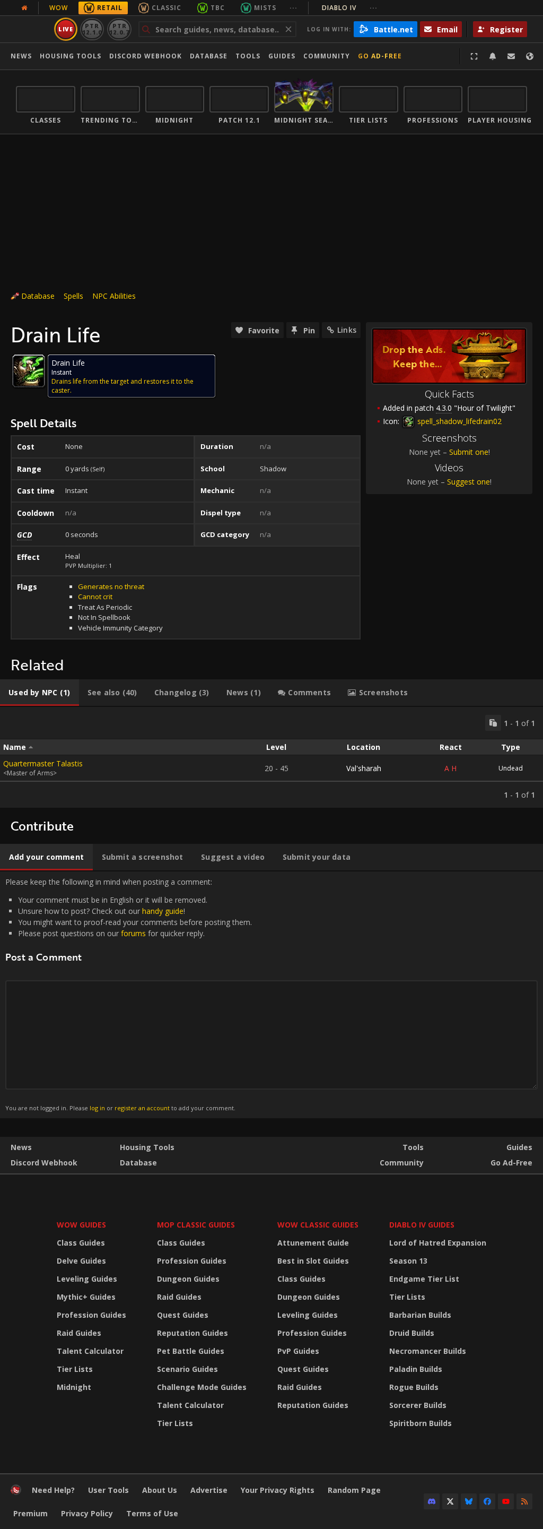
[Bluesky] (469, 1501)
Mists (265, 7)
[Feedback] (511, 56)
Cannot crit (95, 596)
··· (293, 7)
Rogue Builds (414, 1387)
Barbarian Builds (420, 1315)
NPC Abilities (114, 296)
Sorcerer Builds (417, 1405)
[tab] (39, 692)
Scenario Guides (187, 1369)
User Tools (108, 1490)
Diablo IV (349, 7)
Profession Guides (91, 1315)
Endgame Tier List (424, 1279)
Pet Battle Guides (190, 1351)
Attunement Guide (313, 1243)
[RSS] (524, 1501)
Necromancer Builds (427, 1351)
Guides (281, 56)
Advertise (208, 1490)
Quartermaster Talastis (43, 763)
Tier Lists (75, 1369)
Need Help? (53, 1490)
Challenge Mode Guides (202, 1387)
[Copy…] (493, 723)
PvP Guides (298, 1351)
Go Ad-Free (380, 56)
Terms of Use (152, 1513)
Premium (30, 1513)
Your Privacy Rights (277, 1490)
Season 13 (408, 1261)
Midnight (74, 1387)
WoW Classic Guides (317, 1225)
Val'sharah (363, 768)
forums (133, 933)
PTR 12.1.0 (92, 29)
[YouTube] (506, 1501)
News (21, 56)
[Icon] (28, 371)
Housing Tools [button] (70, 56)
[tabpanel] (271, 757)
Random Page (354, 1490)
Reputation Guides (192, 1333)
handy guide (162, 911)
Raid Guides (79, 1333)
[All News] (24, 8)
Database (208, 56)
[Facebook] (487, 1501)
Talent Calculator (90, 1351)
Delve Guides (81, 1261)
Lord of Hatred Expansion (437, 1243)
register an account (142, 1108)
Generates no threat (111, 586)
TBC (218, 7)
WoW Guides (81, 1225)
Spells (73, 296)
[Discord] (432, 1501)
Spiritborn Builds (420, 1423)
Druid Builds (411, 1333)
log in (97, 1108)
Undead (510, 768)
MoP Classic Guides (196, 1225)
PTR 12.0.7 (119, 29)
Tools (413, 1147)
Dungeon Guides (188, 1279)
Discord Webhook (145, 56)
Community (326, 56)
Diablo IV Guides (421, 1225)
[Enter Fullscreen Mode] (474, 56)
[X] (450, 1501)
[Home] (16, 1492)
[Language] (530, 56)
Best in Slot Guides (313, 1261)
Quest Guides (182, 1315)
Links (346, 330)
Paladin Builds (415, 1369)
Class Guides (81, 1243)
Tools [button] (247, 56)
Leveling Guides (87, 1279)
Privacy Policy (87, 1513)
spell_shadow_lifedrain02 (458, 421)
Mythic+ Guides (86, 1297)
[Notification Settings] (493, 56)
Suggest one (468, 482)
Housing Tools (147, 1147)
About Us (159, 1490)
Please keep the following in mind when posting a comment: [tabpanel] (128, 994)
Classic (166, 7)
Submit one (468, 452)
